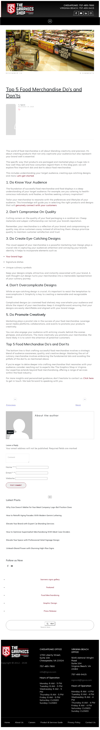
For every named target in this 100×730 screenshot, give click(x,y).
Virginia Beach (69, 8)
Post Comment (16, 485)
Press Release (50, 611)
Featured (50, 587)
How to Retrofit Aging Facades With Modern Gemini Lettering (34, 515)
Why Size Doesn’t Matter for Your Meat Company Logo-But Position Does (39, 507)
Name (10, 467)
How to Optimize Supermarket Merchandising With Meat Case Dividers (38, 532)
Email (10, 472)
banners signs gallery (50, 579)
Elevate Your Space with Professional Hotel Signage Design (32, 540)
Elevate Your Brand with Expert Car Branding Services (30, 523)
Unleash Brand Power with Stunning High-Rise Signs (30, 548)
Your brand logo (14, 256)
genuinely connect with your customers (36, 205)
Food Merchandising (50, 595)
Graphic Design (50, 603)
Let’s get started (25, 175)
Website (10, 478)
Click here (88, 378)
